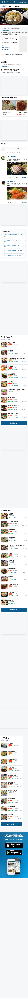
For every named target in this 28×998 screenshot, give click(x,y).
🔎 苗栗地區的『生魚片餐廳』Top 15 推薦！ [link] (13, 235)
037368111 (6, 49)
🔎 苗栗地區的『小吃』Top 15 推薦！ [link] (13, 255)
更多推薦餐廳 (13, 609)
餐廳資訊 (3, 6)
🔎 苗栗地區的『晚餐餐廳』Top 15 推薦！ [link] (13, 251)
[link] (16, 346)
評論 (10, 6)
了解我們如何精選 (5, 30)
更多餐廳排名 (13, 423)
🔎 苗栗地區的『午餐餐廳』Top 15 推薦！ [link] (13, 246)
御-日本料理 (7, 47)
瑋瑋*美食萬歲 (11, 181)
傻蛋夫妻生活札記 (11, 156)
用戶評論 (4, 144)
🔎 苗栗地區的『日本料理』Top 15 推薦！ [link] (13, 240)
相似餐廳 (16, 6)
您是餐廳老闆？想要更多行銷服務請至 (14, 54)
